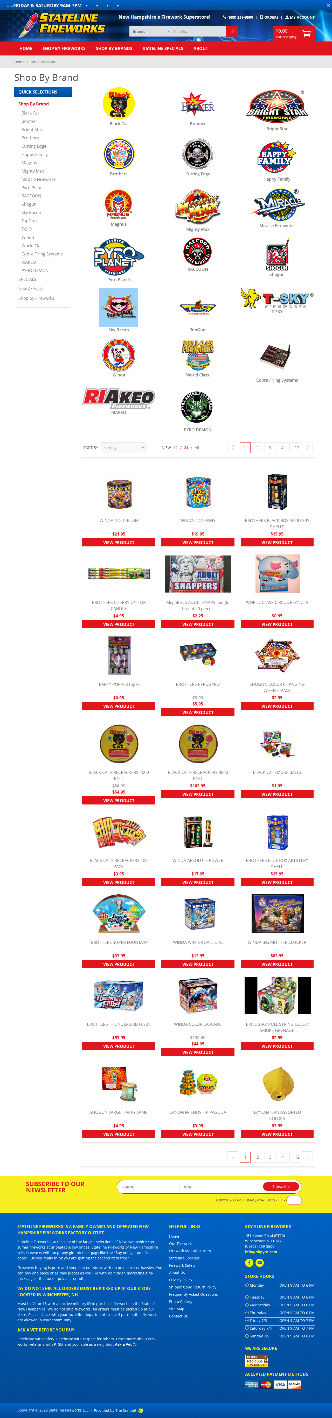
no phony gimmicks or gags (75, 1252)
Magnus (29, 163)
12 (176, 447)
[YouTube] (259, 1263)
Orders (271, 17)
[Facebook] (249, 1263)
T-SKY (27, 229)
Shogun (29, 204)
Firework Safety (182, 1265)
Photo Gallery (180, 1301)
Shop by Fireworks (64, 48)
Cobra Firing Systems (42, 254)
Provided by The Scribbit (115, 1410)
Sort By (90, 447)
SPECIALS (27, 279)
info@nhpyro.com (261, 1251)
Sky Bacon (31, 212)
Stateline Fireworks (33, 1241)
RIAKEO (29, 262)
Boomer (29, 121)
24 (186, 447)
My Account (302, 17)
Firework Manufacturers (190, 1250)
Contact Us (178, 1316)
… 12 (294, 448)
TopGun (29, 221)
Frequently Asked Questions (193, 1294)
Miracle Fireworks (39, 179)
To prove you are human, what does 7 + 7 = (249, 1200)
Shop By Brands (114, 48)
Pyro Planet (33, 187)
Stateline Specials (163, 48)
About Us (177, 1272)
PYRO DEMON (35, 270)
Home (25, 48)
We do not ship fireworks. (69, 1309)
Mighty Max (33, 171)
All (197, 447)
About (200, 48)
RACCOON (31, 196)
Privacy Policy (180, 1279)
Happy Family (35, 154)
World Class (33, 245)
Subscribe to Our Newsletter (55, 1187)
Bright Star (32, 129)
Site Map (176, 1308)
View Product (118, 542)
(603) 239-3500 (239, 17)
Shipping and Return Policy (192, 1287)
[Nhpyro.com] (64, 25)
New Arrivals (30, 289)
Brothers (30, 138)
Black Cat (30, 113)
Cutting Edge (34, 146)
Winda (28, 237)
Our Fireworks (181, 1243)
